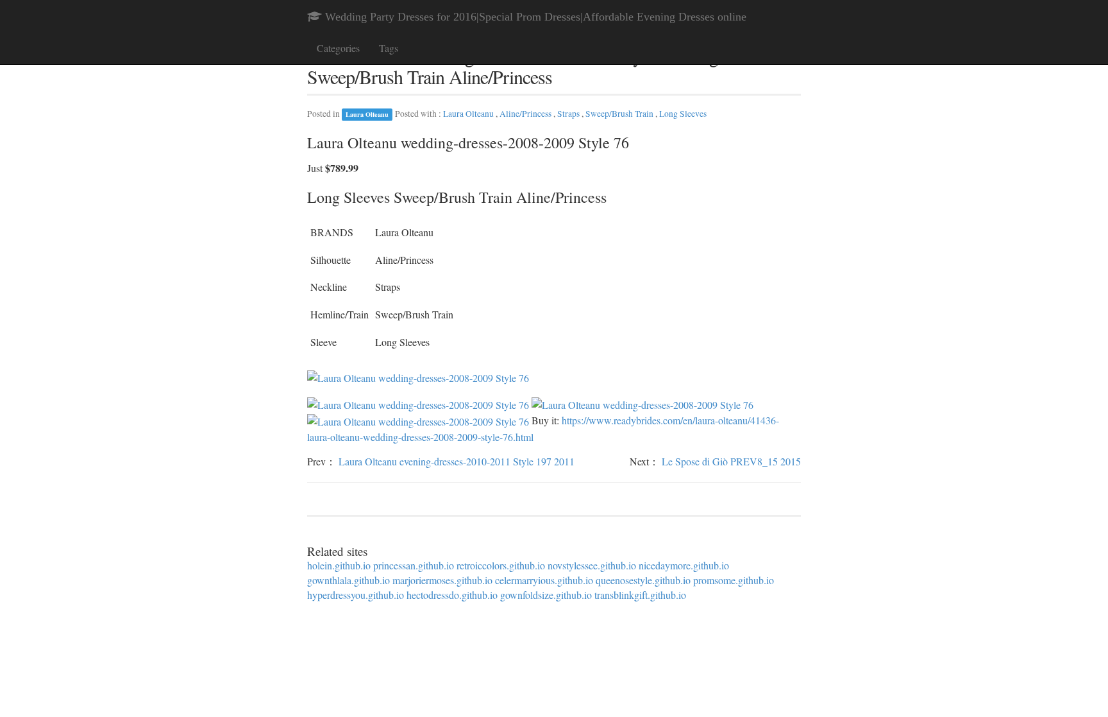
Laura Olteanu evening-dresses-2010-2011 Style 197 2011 (457, 461)
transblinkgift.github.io (640, 594)
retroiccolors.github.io (501, 565)
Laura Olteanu (367, 114)
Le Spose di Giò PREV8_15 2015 (731, 461)
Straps (569, 113)
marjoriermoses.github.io (442, 580)
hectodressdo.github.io (452, 594)
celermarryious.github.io (544, 580)
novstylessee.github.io (592, 565)
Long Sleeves (683, 113)
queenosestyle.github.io (643, 580)
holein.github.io (339, 565)
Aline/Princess (526, 113)
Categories (338, 48)
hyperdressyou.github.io (355, 594)
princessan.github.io (413, 565)
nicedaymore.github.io (684, 565)
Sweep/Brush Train (620, 113)
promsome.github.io (733, 580)
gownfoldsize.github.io (546, 594)
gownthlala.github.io (348, 580)
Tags (388, 48)
